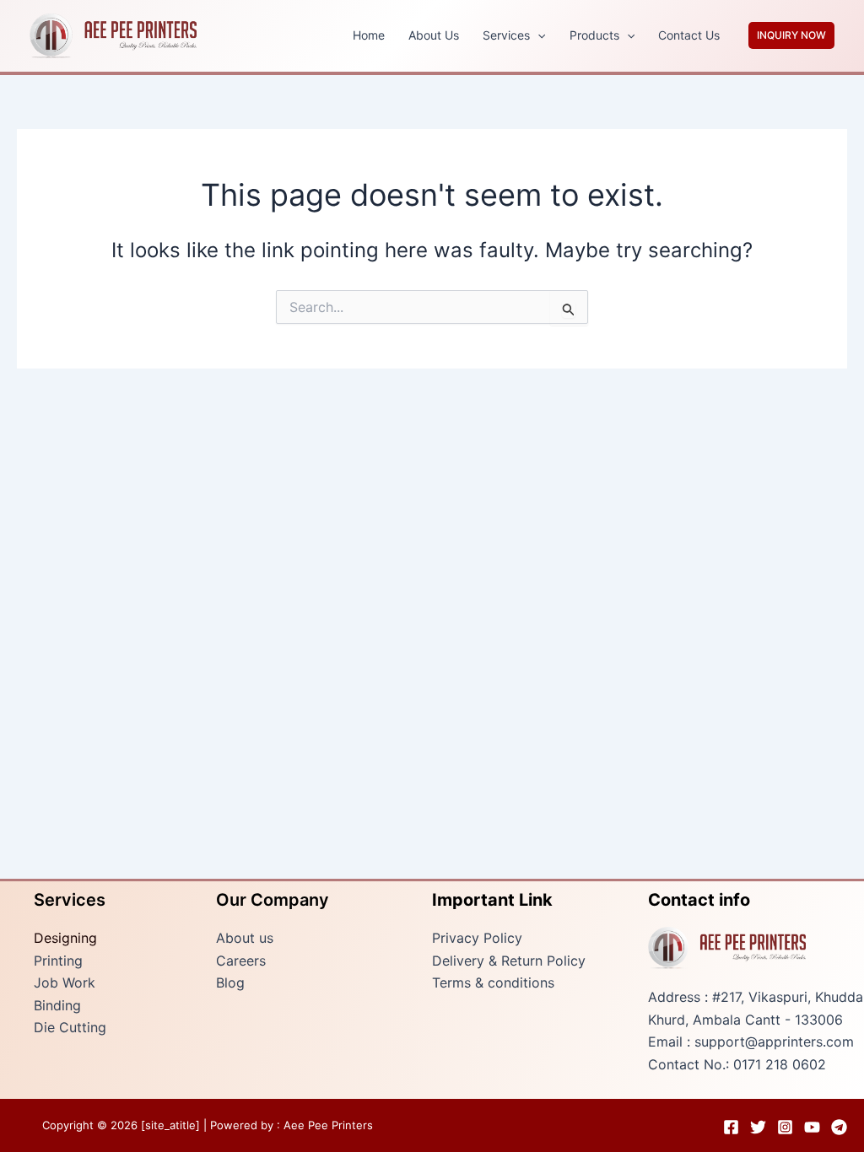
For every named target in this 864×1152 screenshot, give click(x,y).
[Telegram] (839, 1127)
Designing (65, 937)
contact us (689, 35)
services (506, 35)
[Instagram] (785, 1127)
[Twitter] (758, 1127)
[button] (537, 35)
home (369, 35)
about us (433, 35)
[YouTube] (812, 1127)
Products (594, 35)
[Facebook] (731, 1127)
